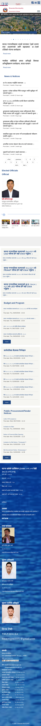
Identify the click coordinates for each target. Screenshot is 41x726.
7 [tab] (25, 39)
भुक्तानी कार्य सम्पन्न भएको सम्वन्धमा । (14, 152)
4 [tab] (18, 39)
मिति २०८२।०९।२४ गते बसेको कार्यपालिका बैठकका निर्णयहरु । (19, 379)
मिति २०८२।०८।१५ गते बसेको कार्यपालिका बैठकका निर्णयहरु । (19, 387)
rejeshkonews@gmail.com (10, 552)
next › (17, 165)
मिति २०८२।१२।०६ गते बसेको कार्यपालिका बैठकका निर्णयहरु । (19, 356)
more (6, 341)
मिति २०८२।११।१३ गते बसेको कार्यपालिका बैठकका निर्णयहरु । (19, 364)
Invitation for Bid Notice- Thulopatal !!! (15, 442)
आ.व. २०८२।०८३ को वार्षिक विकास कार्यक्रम (15, 326)
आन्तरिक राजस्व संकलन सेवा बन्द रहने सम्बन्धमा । (18, 144)
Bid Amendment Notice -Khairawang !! (15, 450)
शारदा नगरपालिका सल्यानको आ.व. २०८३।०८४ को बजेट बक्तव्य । (20, 318)
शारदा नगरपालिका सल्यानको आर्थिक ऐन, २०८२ (15, 334)
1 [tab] (11, 39)
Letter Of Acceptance (10, 419)
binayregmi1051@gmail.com (18, 638)
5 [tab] (20, 39)
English (18, 4)
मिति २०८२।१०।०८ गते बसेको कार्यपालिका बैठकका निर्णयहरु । (19, 371)
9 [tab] (29, 39)
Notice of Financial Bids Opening (13, 434)
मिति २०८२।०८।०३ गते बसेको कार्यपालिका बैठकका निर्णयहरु (18, 395)
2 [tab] (13, 39)
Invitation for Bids (9, 426)
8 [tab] (27, 39)
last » (25, 165)
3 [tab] (15, 39)
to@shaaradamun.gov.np (13, 665)
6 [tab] (22, 39)
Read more (7, 53)
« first (8, 159)
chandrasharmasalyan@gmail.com (13, 591)
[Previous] (2, 31)
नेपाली (23, 4)
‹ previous (18, 159)
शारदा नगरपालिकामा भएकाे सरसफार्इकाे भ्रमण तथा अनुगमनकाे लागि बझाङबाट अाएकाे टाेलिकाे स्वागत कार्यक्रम (20, 47)
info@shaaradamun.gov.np (13, 667)
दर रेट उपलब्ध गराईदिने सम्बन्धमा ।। (14, 83)
